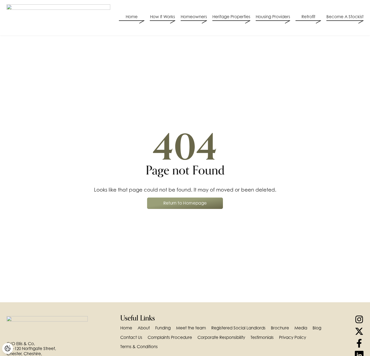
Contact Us (131, 337)
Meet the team (191, 327)
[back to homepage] (58, 17)
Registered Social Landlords (238, 327)
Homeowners (194, 16)
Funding (163, 327)
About (144, 327)
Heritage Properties (231, 16)
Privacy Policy (292, 337)
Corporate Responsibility (221, 337)
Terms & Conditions (139, 346)
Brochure (280, 327)
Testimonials (262, 337)
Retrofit (308, 16)
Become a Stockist (344, 16)
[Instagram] (359, 319)
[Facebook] (359, 343)
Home (132, 16)
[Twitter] (359, 331)
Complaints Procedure (170, 337)
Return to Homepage (185, 203)
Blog (317, 327)
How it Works (162, 16)
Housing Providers (273, 16)
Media (300, 327)
